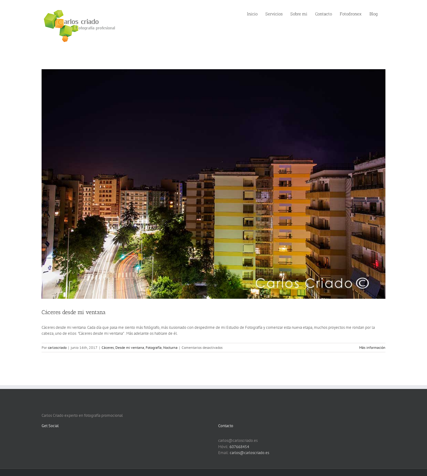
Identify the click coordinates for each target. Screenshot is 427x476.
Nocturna (170, 347)
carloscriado (57, 347)
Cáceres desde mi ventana (74, 312)
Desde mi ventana (129, 347)
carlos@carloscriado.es (249, 452)
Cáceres (108, 347)
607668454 (239, 446)
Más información (372, 347)
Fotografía (154, 347)
